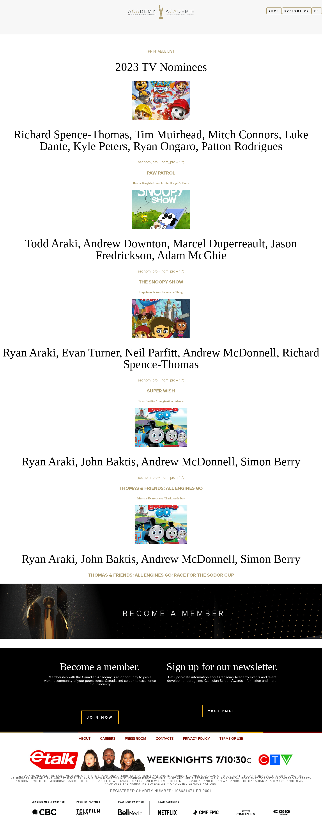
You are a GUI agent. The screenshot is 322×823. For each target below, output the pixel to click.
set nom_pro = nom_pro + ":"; (161, 156)
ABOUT (84, 738)
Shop (274, 10)
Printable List (161, 51)
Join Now (100, 717)
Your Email (222, 711)
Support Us (297, 10)
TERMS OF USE (231, 738)
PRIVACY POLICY (196, 738)
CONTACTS (164, 738)
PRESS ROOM (135, 738)
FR (316, 10)
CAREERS (107, 738)
